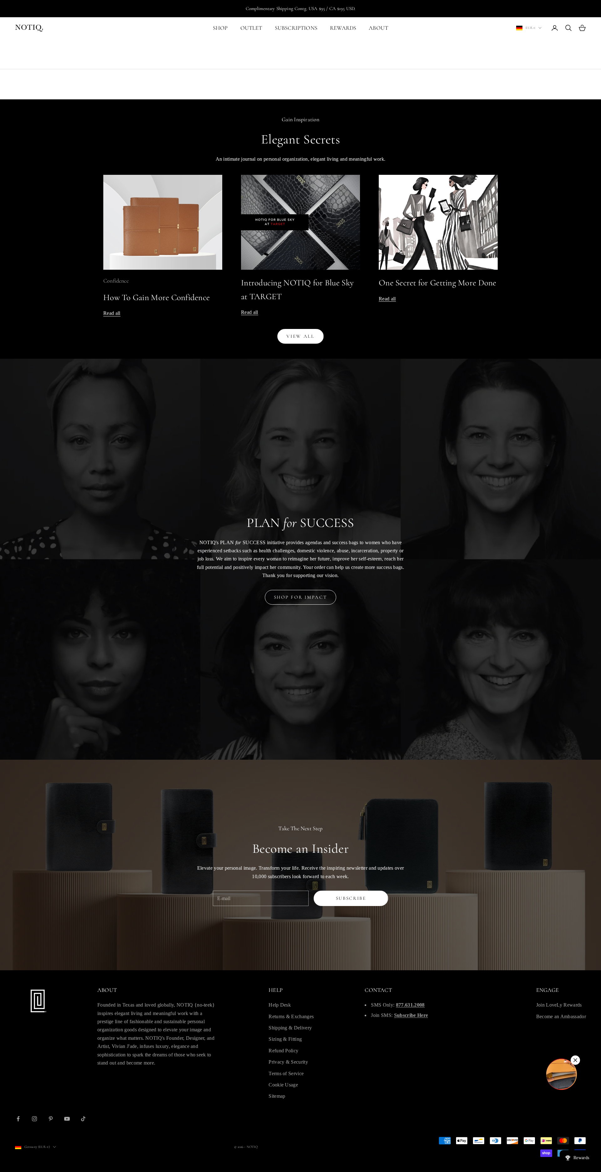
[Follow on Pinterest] (51, 1119)
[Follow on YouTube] (67, 1119)
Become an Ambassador (561, 1016)
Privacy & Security (288, 1062)
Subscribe (351, 898)
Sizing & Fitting (285, 1039)
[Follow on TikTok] (83, 1119)
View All (300, 336)
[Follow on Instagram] (34, 1119)
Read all (112, 313)
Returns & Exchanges (291, 1016)
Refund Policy (283, 1050)
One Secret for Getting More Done (437, 283)
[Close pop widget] (575, 1060)
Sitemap (277, 1096)
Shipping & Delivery (290, 1027)
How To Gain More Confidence (156, 297)
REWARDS (343, 27)
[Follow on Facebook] (18, 1119)
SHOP (220, 27)
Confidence (116, 280)
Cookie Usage (283, 1084)
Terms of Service (286, 1073)
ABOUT (378, 27)
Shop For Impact (300, 597)
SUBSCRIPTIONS (296, 27)
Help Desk (280, 1005)
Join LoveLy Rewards (559, 1005)
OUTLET (251, 27)
